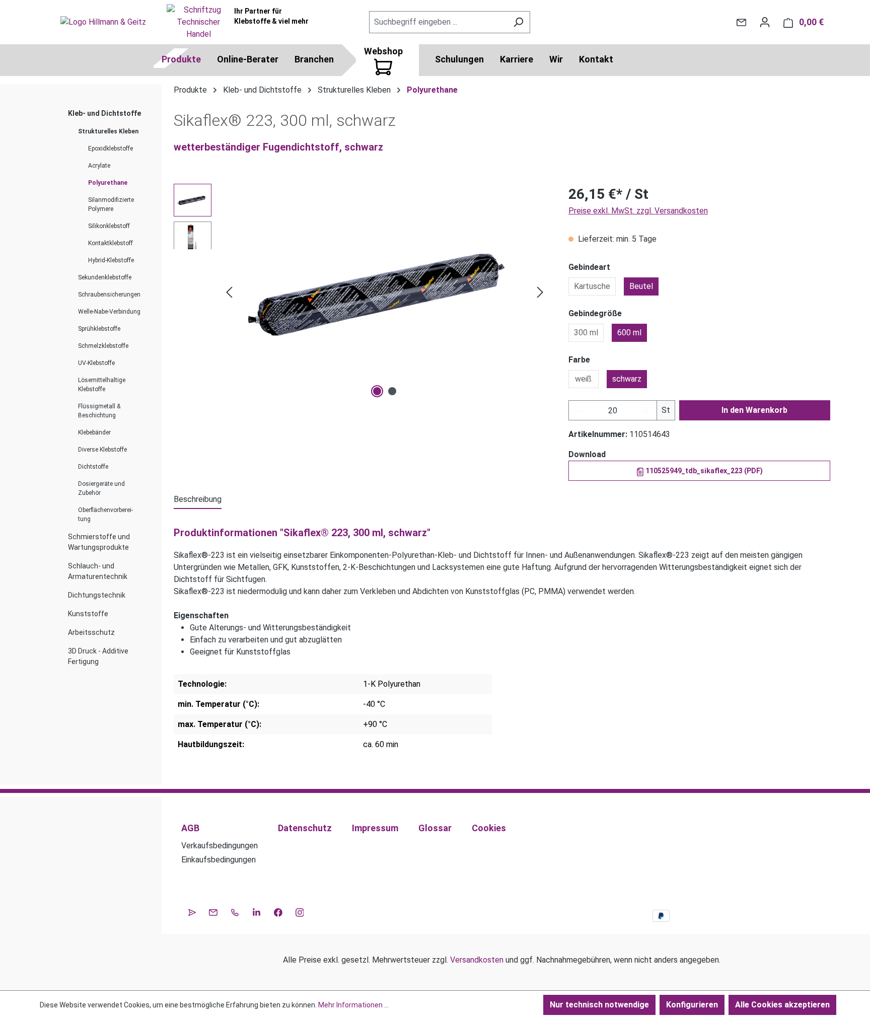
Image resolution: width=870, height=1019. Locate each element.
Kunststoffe (88, 614)
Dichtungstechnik (96, 595)
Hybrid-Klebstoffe (111, 260)
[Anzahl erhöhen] (646, 410)
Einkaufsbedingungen (218, 859)
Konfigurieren (692, 1004)
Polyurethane (107, 182)
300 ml (586, 332)
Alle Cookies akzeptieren (782, 1004)
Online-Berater (247, 59)
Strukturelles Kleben (108, 131)
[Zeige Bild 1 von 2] (377, 391)
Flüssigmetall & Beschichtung (99, 411)
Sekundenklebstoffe (104, 277)
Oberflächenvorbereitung (105, 514)
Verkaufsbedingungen (219, 845)
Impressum (375, 828)
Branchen (314, 59)
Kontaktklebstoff (110, 243)
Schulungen (459, 59)
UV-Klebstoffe (96, 363)
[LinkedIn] (256, 911)
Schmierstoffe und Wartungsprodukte (99, 542)
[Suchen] (518, 22)
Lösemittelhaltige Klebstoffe (101, 385)
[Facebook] (278, 911)
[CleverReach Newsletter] (192, 911)
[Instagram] (300, 911)
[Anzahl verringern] (579, 410)
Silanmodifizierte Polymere (111, 204)
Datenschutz (305, 828)
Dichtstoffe (93, 466)
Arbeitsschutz (91, 632)
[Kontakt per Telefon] (235, 911)
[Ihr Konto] (765, 22)
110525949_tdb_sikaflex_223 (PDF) (703, 471)
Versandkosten (476, 960)
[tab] (198, 500)
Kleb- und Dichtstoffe (104, 113)
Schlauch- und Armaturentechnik (97, 571)
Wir (556, 59)
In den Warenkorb (754, 410)
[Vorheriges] (229, 292)
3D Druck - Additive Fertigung (98, 656)
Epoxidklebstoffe (110, 148)
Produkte (181, 59)
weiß (583, 379)
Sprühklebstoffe (99, 328)
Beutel (641, 286)
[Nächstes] (540, 292)
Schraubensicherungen (109, 294)
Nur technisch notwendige (599, 1004)
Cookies (489, 828)
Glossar (435, 828)
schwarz (626, 379)
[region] (361, 292)
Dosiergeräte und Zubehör (101, 488)
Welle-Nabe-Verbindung (109, 311)
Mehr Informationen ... (353, 1005)
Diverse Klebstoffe (102, 449)
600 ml (629, 332)
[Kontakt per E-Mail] (741, 22)
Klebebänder (94, 432)
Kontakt (596, 59)
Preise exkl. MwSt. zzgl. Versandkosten (638, 210)
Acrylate (99, 165)
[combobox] (438, 22)
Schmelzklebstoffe (103, 345)
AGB (190, 828)
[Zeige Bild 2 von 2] (392, 391)
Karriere (516, 59)
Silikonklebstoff (109, 226)
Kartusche (592, 286)
